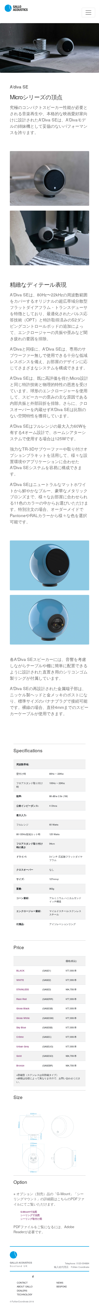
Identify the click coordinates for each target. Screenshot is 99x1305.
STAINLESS (22, 989)
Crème (20, 1037)
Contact (22, 1282)
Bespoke (61, 1286)
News (59, 1282)
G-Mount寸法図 (28, 1211)
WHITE (20, 980)
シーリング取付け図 (31, 1218)
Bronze (20, 1065)
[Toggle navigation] (88, 12)
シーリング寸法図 (30, 1215)
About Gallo (24, 1286)
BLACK (20, 970)
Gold (19, 1056)
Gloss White (23, 1018)
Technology (24, 1294)
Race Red (21, 999)
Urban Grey (22, 1046)
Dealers (22, 1290)
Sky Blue (21, 1027)
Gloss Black (22, 1008)
